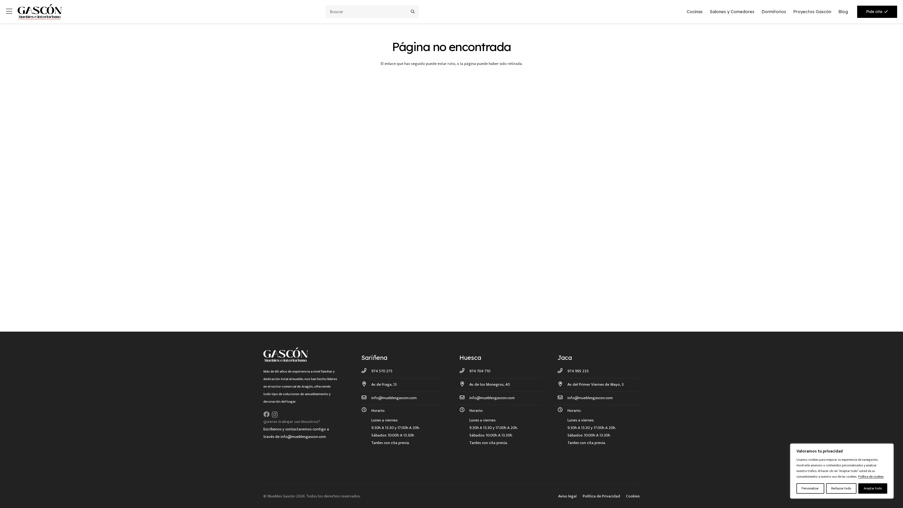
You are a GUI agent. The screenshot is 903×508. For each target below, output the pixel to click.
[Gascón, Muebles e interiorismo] (39, 11)
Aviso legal (567, 496)
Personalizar (810, 488)
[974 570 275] (366, 371)
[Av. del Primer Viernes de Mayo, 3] (562, 384)
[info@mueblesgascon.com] (366, 398)
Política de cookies (871, 476)
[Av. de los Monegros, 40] (464, 384)
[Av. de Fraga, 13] (366, 384)
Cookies (633, 496)
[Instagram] (275, 414)
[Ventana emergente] (9, 12)
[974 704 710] (464, 371)
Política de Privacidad (601, 496)
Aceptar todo (873, 488)
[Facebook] (266, 414)
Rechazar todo (841, 488)
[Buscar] (413, 12)
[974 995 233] (562, 371)
